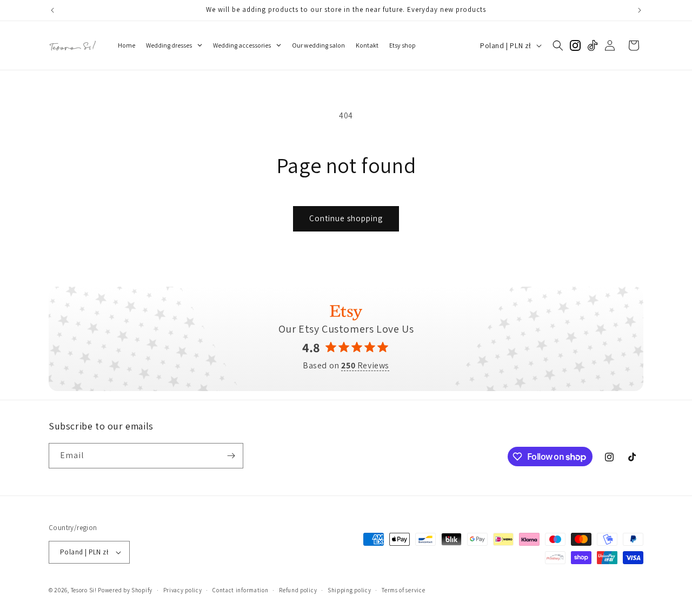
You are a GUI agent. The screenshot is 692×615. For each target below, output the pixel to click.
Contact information (240, 590)
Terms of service (403, 590)
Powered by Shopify (125, 590)
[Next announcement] (639, 10)
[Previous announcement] (52, 10)
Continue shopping (346, 218)
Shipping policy (349, 590)
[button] (558, 45)
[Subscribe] (231, 455)
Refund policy (298, 590)
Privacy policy (182, 590)
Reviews (365, 365)
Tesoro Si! (84, 590)
